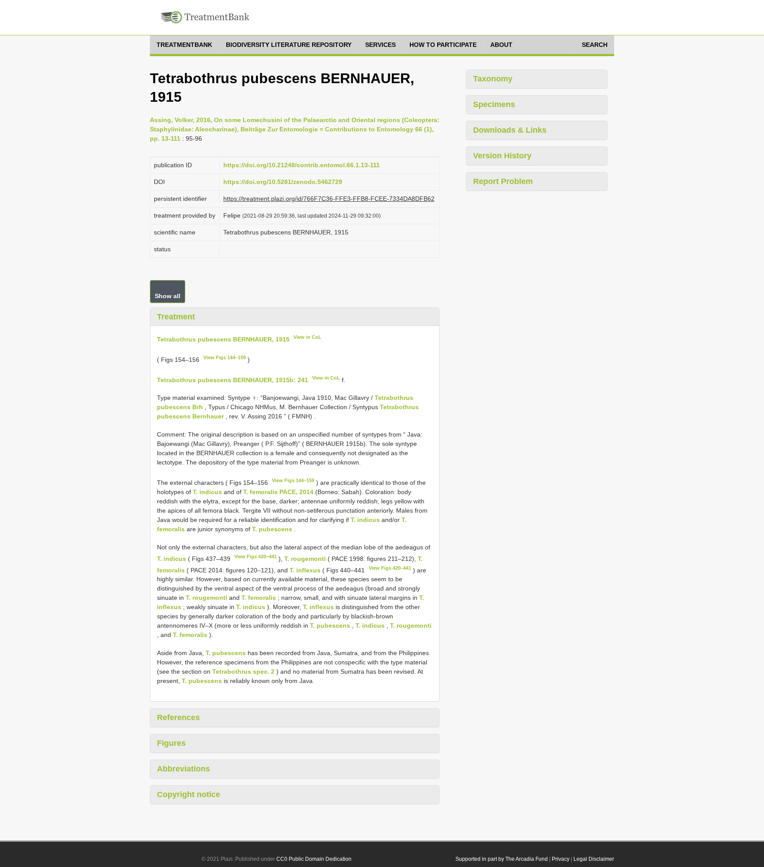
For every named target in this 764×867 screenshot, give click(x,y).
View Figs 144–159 (224, 357)
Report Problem (503, 181)
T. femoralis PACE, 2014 (278, 491)
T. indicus (207, 491)
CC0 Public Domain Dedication (313, 859)
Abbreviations (183, 768)
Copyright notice (188, 794)
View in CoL (307, 337)
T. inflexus (305, 569)
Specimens (494, 104)
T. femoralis (258, 597)
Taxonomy (492, 78)
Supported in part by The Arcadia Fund (501, 859)
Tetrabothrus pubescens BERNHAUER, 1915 (223, 339)
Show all (167, 295)
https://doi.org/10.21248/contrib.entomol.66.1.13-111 (301, 165)
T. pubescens (272, 529)
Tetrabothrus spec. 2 (243, 671)
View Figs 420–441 (255, 556)
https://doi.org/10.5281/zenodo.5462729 (282, 181)
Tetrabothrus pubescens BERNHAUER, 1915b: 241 (232, 379)
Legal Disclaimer (593, 859)
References (178, 717)
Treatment (176, 316)
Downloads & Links (509, 130)
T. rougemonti (305, 558)
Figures (171, 743)
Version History (502, 155)
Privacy (560, 859)
